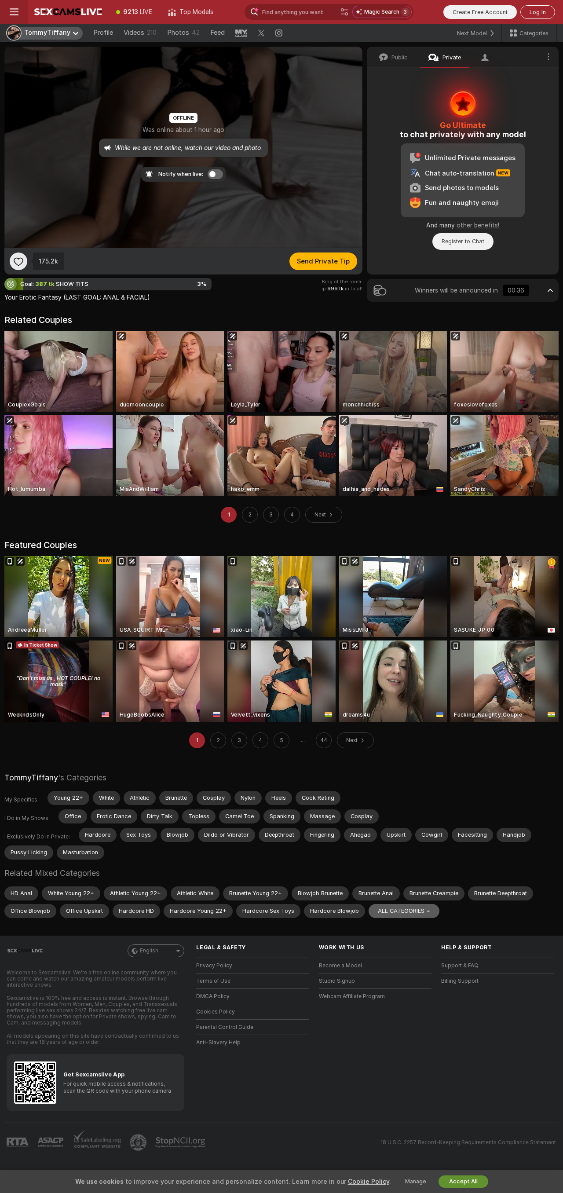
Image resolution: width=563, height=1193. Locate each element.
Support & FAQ (460, 965)
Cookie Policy (368, 1181)
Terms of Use (213, 981)
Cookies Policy (215, 1012)
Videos (140, 33)
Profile (103, 33)
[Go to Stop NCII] (181, 1142)
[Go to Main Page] (68, 12)
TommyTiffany (31, 777)
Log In (538, 12)
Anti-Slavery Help (218, 1042)
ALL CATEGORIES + (404, 911)
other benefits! (478, 225)
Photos (183, 33)
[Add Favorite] (18, 261)
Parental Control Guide (224, 1027)
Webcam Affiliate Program (352, 996)
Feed (217, 33)
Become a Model (340, 965)
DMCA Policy (213, 996)
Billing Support (460, 981)
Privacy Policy (214, 965)
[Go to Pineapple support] (139, 1142)
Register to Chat (463, 241)
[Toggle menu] (14, 12)
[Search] (344, 12)
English (149, 951)
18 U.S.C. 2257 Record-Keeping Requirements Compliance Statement (468, 1142)
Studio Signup (337, 981)
